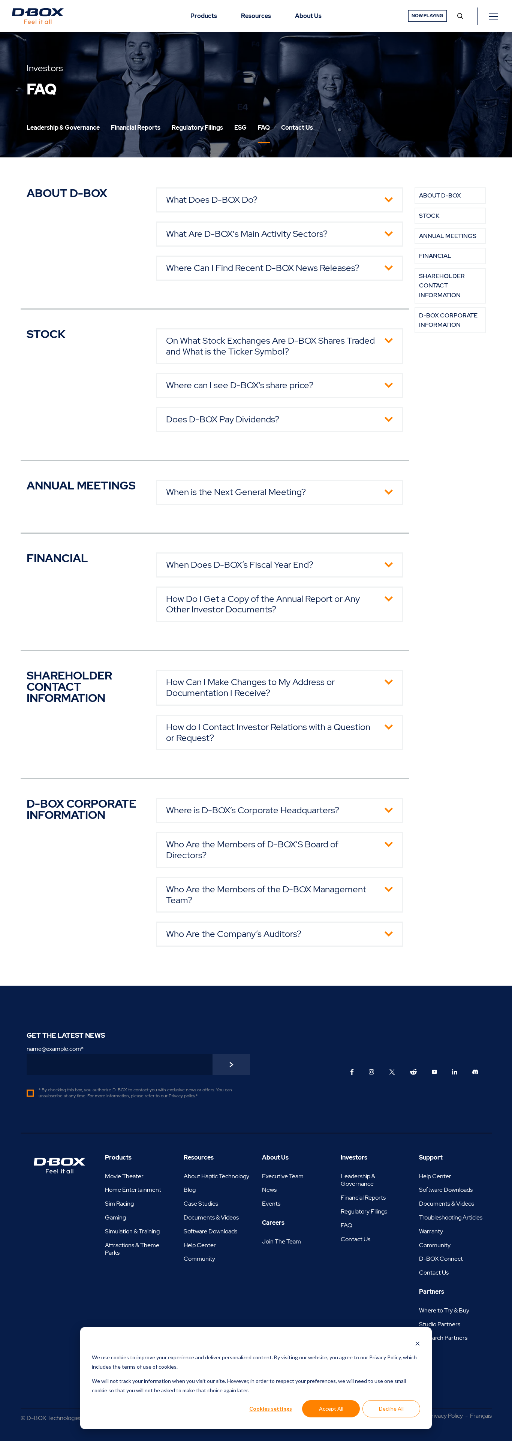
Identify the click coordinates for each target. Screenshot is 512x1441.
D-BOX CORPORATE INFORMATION (448, 320)
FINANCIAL (435, 256)
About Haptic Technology (216, 1176)
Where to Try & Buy (444, 1310)
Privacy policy (182, 1096)
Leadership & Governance (358, 1180)
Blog (190, 1190)
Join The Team (281, 1241)
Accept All (331, 1408)
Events (271, 1204)
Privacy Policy (445, 1416)
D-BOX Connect (441, 1259)
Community (199, 1259)
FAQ (346, 1225)
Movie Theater (124, 1176)
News (269, 1190)
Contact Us (355, 1239)
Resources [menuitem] (256, 16)
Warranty (431, 1231)
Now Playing (427, 16)
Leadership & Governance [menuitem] (63, 128)
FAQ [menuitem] (264, 128)
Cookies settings (270, 1408)
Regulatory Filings (364, 1211)
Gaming (115, 1217)
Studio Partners (439, 1324)
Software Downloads (210, 1231)
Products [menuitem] (203, 16)
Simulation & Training (132, 1231)
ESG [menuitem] (240, 128)
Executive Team (283, 1176)
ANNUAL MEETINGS (447, 236)
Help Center (200, 1245)
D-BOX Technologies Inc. (59, 1418)
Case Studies (201, 1204)
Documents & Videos (211, 1217)
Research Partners (443, 1338)
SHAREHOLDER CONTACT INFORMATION (442, 285)
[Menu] (494, 16)
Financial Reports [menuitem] (135, 128)
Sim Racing (119, 1204)
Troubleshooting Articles (450, 1217)
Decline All (391, 1408)
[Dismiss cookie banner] (417, 1343)
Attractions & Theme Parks (132, 1249)
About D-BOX (440, 195)
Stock (429, 216)
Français (481, 1416)
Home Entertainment (133, 1190)
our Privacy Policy (380, 1357)
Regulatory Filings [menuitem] (197, 128)
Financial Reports (363, 1198)
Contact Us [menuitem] (297, 128)
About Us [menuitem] (308, 16)
